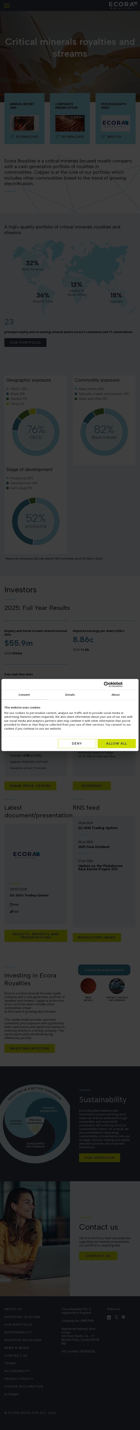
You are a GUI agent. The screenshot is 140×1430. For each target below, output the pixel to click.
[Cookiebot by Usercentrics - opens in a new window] (120, 684)
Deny (77, 744)
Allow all (116, 744)
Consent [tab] (24, 694)
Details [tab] (70, 694)
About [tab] (116, 694)
